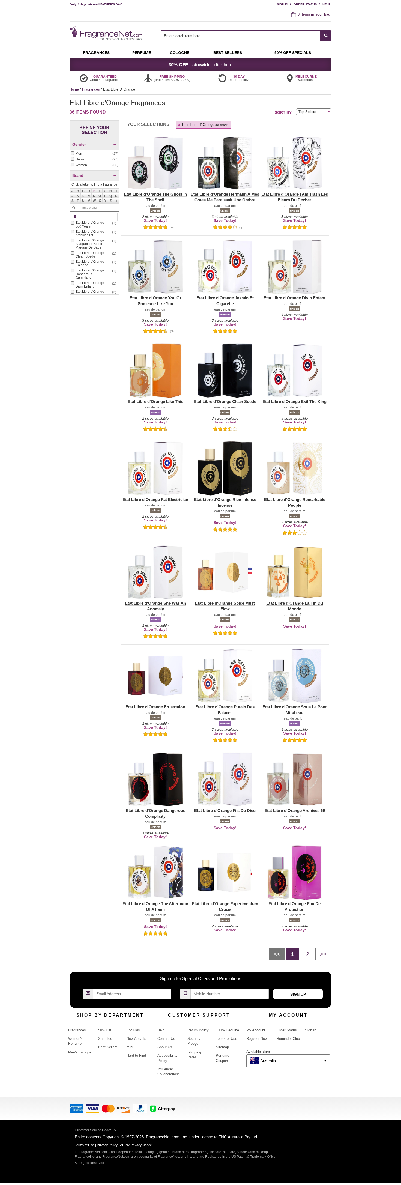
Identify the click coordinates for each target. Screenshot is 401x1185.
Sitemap (222, 1047)
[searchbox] (240, 35)
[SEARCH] (325, 35)
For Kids (133, 1030)
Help (326, 4)
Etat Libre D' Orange (204, 125)
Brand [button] (77, 175)
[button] (94, 191)
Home (74, 89)
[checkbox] (94, 153)
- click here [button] (200, 64)
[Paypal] (140, 1108)
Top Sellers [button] (307, 112)
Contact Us (166, 1039)
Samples (105, 1039)
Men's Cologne (79, 1052)
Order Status (305, 4)
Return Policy (198, 1030)
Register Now (256, 1039)
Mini (130, 1047)
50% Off (104, 1030)
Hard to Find (136, 1055)
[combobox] (246, 35)
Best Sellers (108, 1047)
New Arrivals (136, 1039)
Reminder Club (288, 1039)
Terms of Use (226, 1039)
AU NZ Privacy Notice (136, 1145)
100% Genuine (227, 1030)
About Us (164, 1047)
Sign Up (298, 994)
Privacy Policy (107, 1145)
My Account (255, 1030)
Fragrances (91, 89)
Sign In (282, 4)
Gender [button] (79, 144)
